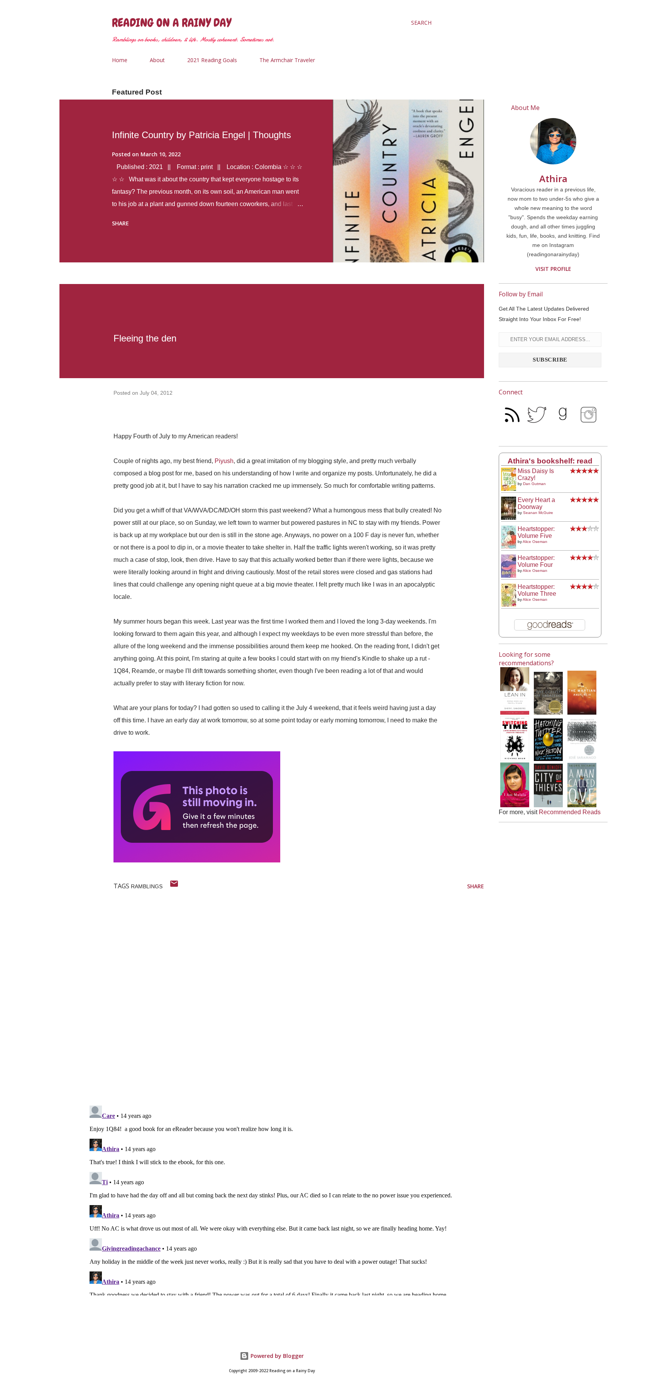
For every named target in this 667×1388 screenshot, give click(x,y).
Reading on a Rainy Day (171, 22)
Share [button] (120, 223)
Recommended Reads (570, 812)
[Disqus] (285, 999)
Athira (553, 178)
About (157, 60)
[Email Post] (174, 886)
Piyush (224, 461)
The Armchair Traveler (287, 60)
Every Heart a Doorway (536, 503)
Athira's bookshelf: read (550, 461)
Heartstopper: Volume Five (536, 532)
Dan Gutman (534, 484)
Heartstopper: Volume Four (536, 561)
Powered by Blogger (276, 1355)
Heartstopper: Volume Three (537, 590)
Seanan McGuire (538, 513)
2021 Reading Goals (212, 60)
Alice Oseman (535, 541)
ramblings (147, 886)
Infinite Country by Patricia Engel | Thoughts (201, 135)
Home (119, 60)
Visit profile (553, 268)
